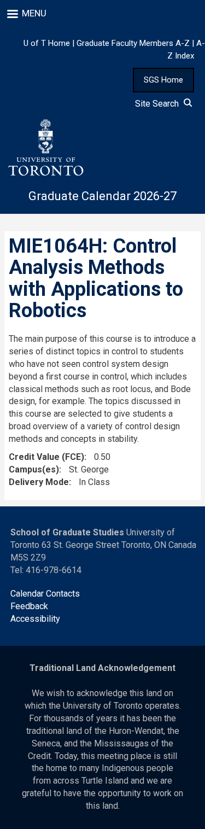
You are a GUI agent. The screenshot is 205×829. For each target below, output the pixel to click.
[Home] (45, 147)
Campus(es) (34, 469)
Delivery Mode (39, 482)
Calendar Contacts (45, 593)
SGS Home (163, 80)
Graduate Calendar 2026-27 (102, 196)
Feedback (29, 606)
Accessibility (35, 619)
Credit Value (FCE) (46, 457)
